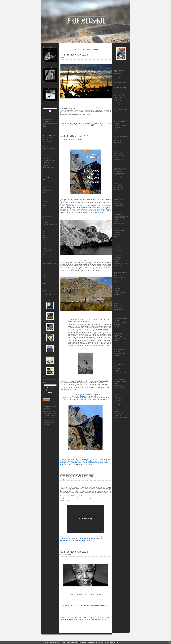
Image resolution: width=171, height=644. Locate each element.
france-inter (82, 538)
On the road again (117, 214)
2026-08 (44, 273)
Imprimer (105, 125)
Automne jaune (117, 75)
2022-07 (44, 281)
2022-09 (44, 277)
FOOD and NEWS (118, 151)
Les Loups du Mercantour (95, 212)
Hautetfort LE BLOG (118, 296)
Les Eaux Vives (117, 342)
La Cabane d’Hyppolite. (48, 321)
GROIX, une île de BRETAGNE (120, 292)
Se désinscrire (51, 390)
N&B (44, 231)
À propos (116, 64)
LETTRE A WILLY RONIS (48, 169)
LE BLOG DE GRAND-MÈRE (120, 322)
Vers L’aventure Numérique (119, 413)
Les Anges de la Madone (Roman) (71, 139)
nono (115, 212)
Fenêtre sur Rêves (118, 149)
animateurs (99, 538)
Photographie (45, 244)
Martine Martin (117, 89)
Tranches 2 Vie (117, 404)
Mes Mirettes (116, 366)
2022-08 (44, 279)
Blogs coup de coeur (47, 190)
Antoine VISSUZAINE (118, 123)
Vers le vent (116, 411)
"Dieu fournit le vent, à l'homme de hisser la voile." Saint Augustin (121, 121)
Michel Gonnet (117, 368)
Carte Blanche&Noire (47, 119)
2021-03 (44, 288)
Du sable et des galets (118, 144)
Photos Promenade (118, 392)
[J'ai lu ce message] (169, 642)
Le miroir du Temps (118, 333)
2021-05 (44, 285)
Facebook (96, 125)
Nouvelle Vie (45, 237)
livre (69, 461)
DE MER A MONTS (47, 172)
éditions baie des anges (92, 461)
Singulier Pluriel (117, 234)
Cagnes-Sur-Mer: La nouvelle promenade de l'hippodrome (49, 355)
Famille (44, 205)
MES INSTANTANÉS (118, 203)
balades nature (117, 259)
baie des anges (80, 125)
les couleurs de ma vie (118, 187)
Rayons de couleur (118, 394)
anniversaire (75, 498)
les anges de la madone (75, 463)
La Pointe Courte (46, 310)
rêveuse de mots (117, 232)
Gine (115, 93)
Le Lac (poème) (117, 80)
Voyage (44, 261)
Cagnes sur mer (46, 194)
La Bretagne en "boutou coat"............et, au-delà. (119, 310)
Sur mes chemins (117, 400)
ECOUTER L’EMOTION (119, 284)
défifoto (44, 203)
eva (115, 97)
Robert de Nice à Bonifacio (119, 99)
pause (63, 125)
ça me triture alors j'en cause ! (120, 263)
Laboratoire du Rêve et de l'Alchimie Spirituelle (119, 169)
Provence (45, 252)
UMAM (115, 236)
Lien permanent (87, 123)
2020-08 (44, 292)
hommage (70, 619)
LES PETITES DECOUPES (119, 349)
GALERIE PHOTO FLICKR (48, 144)
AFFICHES (45, 343)
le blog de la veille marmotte (119, 176)
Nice (44, 235)
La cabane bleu (117, 161)
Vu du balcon (116, 240)
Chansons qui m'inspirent (48, 199)
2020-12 (44, 290)
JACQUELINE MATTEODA (119, 301)
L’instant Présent (46, 121)
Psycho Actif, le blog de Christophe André (119, 228)
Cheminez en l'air (117, 134)
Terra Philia (116, 402)
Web (44, 265)
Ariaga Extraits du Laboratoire (120, 125)
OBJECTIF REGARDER (119, 379)
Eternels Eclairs (117, 288)
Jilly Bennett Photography (119, 155)
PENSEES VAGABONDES (119, 387)
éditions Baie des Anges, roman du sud (87, 396)
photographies (103, 463)
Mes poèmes (45, 222)
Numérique (45, 239)
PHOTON (116, 219)
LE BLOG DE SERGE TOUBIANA (121, 181)
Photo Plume (116, 389)
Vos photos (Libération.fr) (119, 415)
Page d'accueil (85, 49)
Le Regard (116, 340)
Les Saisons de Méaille (48, 216)
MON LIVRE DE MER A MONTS (50, 224)
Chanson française (118, 270)
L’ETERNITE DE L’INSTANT (120, 353)
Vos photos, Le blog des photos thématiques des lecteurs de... (120, 418)
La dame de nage (117, 312)
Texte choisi (45, 256)
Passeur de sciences (118, 385)
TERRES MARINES (47, 165)
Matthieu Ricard (117, 201)
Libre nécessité (117, 351)
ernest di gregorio (78, 461)
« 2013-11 (76, 49)
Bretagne (45, 192)
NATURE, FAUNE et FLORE (120, 372)
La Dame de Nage (117, 163)
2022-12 (44, 275)
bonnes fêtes (70, 125)
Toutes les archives (47, 294)
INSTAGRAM (45, 146)
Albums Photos (47, 300)
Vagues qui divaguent (118, 409)
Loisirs (44, 220)
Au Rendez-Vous (117, 257)
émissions (63, 540)
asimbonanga (78, 619)
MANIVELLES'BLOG (118, 362)
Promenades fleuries (47, 250)
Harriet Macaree (117, 294)
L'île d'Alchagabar (117, 305)
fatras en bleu (117, 290)
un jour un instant (46, 258)
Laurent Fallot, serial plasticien (120, 318)
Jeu (43, 214)
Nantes (44, 233)
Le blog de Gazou (117, 320)
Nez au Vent (116, 374)
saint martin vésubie (91, 463)
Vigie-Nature (116, 238)
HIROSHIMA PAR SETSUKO (49, 167)
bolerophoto (116, 261)
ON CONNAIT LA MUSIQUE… (120, 381)
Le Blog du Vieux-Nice (118, 326)
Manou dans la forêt (118, 197)
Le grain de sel (117, 328)
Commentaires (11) (66, 538)
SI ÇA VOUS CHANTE (118, 398)
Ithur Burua (116, 298)
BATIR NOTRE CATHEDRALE (49, 160)
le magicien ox (117, 183)
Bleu (44, 186)
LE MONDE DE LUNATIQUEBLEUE (118, 336)
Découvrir (45, 201)
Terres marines (46, 332)
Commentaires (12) (100, 123)
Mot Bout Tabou (117, 207)
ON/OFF (115, 383)
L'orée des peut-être (118, 307)
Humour (44, 211)
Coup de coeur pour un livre (120, 82)
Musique (44, 229)
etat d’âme (116, 286)
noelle (115, 104)
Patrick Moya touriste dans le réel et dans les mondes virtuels (121, 217)
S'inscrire (51, 387)
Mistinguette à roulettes (119, 205)
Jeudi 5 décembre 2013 (67, 555)
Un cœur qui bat (117, 407)
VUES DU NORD (117, 423)
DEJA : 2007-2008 (117, 140)
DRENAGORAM (117, 281)
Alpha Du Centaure (118, 253)
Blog (44, 188)
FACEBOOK (45, 139)
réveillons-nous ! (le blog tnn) (120, 230)
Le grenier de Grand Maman (120, 331)
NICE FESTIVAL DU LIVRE (119, 209)
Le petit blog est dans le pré (119, 338)
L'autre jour (116, 303)
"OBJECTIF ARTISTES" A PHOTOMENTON (48, 158)
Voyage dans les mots (118, 420)
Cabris (44, 376)
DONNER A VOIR (117, 142)
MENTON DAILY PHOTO (119, 364)
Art (43, 184)
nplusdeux (116, 377)
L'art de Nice (116, 157)
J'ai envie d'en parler (118, 153)
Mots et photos (46, 226)
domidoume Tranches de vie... (120, 279)
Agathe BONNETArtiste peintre (120, 250)
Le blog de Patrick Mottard (119, 178)
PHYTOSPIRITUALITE (119, 221)
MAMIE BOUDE (117, 359)
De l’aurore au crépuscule (119, 277)
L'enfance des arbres (118, 159)
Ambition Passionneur (118, 255)
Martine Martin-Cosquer (119, 199)
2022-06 (44, 283)
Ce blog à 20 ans (117, 73)
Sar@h (115, 396)
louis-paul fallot (65, 464)
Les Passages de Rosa (119, 344)
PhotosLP (45, 126)
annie (115, 95)
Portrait (44, 248)
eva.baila (115, 146)
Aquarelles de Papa (47, 365)
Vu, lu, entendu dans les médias (49, 263)
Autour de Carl (117, 127)
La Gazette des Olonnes (119, 166)
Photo (44, 241)
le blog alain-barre (117, 171)
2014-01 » (95, 49)
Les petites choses (118, 347)
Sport (44, 254)
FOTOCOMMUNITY (47, 141)
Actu (44, 181)
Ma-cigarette (116, 357)
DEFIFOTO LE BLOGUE (48, 137)
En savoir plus (114, 642)
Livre (44, 218)
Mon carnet (116, 370)
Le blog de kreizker (118, 324)
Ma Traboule (116, 355)
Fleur (44, 209)
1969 (44, 179)
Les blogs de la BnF (118, 185)
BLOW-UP (116, 129)
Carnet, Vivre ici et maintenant (49, 196)
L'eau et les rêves (117, 77)
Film (43, 207)
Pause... (62, 57)
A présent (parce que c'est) (119, 248)
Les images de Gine (118, 189)
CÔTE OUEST (117, 275)
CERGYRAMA (117, 267)
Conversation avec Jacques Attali (121, 136)
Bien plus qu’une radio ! (67, 479)
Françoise (116, 111)
